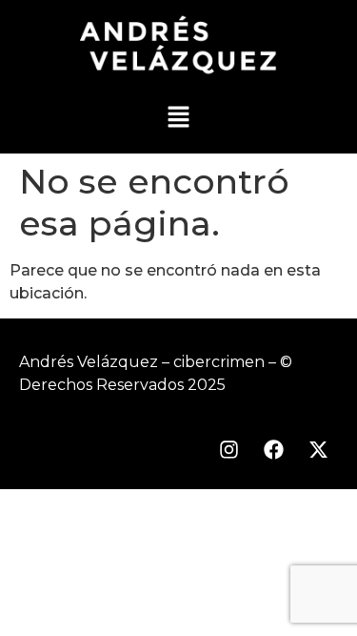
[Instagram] (228, 450)
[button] (178, 118)
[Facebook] (273, 450)
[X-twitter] (318, 450)
